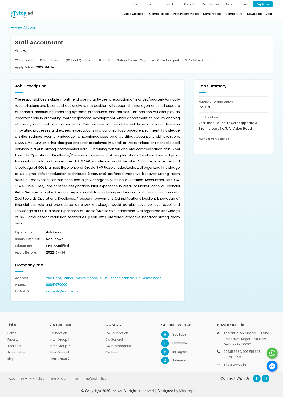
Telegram (176, 360)
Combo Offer (234, 14)
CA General (114, 339)
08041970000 (56, 284)
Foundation (58, 333)
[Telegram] (165, 360)
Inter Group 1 (59, 339)
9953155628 (251, 351)
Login (243, 4)
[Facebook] (165, 343)
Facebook (176, 343)
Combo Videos (159, 14)
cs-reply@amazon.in (63, 291)
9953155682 (232, 351)
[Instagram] (165, 352)
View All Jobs (25, 27)
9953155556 (232, 357)
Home (134, 4)
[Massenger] (272, 366)
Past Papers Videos (186, 14)
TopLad (116, 391)
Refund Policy (96, 378)
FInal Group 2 (60, 359)
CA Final (111, 352)
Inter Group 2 (60, 346)
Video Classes (134, 14)
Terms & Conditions (65, 378)
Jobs (228, 4)
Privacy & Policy (32, 378)
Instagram (176, 351)
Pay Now (262, 4)
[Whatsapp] (272, 353)
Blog (10, 359)
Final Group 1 (59, 352)
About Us (190, 4)
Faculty (170, 4)
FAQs (11, 378)
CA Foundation (116, 333)
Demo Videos (212, 14)
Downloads (254, 14)
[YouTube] (165, 334)
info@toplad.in (235, 364)
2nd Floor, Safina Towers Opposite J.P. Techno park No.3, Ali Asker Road (104, 278)
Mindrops (187, 390)
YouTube (176, 334)
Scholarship (210, 4)
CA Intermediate (118, 346)
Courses (150, 4)
